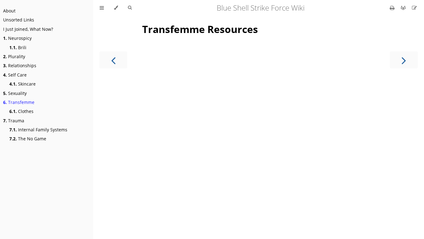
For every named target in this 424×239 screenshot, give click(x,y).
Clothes (21, 111)
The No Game (27, 139)
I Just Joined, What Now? (28, 29)
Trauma (13, 121)
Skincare (22, 84)
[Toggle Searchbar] (130, 8)
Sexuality (15, 93)
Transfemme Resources (200, 29)
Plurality (14, 56)
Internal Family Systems (38, 130)
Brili (17, 47)
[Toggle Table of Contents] (102, 8)
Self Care (15, 75)
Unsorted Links (18, 20)
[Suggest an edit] (414, 7)
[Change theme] (116, 8)
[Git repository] (403, 7)
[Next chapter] (404, 59)
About (9, 11)
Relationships (19, 65)
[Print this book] (392, 7)
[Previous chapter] (113, 59)
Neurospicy (17, 38)
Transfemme (18, 102)
